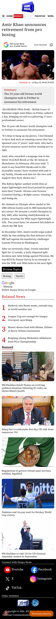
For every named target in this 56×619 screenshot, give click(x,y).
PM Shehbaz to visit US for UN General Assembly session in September (24, 555)
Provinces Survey (41, 613)
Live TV (28, 16)
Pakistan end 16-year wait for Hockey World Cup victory (27, 513)
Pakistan (40, 16)
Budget (18, 16)
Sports (19, 276)
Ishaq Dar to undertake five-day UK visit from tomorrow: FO (27, 431)
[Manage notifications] (5, 613)
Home (10, 16)
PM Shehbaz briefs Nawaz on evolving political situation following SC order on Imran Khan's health (24, 387)
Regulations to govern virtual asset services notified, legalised (26, 472)
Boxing (7, 276)
